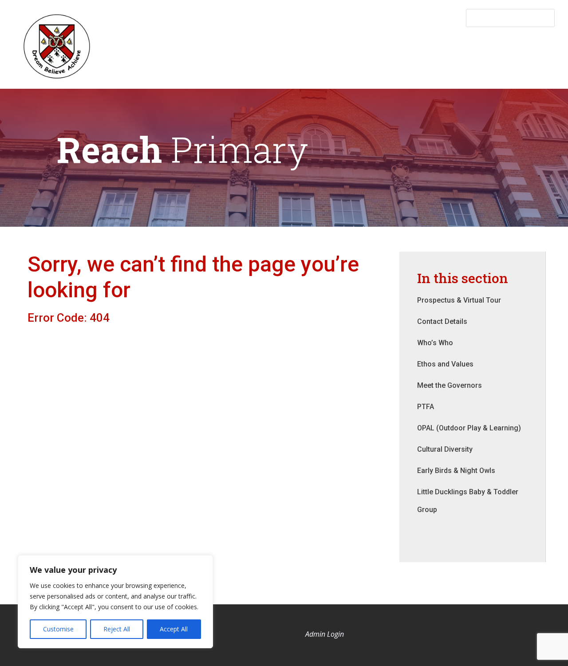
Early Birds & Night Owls (456, 470)
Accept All (174, 629)
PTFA (425, 406)
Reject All (116, 629)
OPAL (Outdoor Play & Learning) (469, 428)
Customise (58, 629)
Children (522, 43)
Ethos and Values (445, 364)
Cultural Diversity (445, 449)
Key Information (341, 43)
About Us (277, 43)
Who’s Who (435, 343)
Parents (474, 43)
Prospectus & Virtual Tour (459, 300)
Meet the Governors (449, 385)
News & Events (415, 43)
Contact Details (442, 321)
